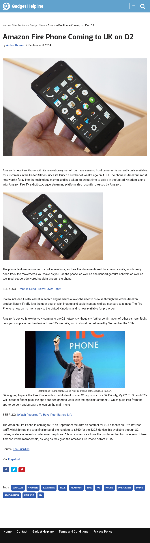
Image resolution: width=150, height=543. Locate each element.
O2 (98, 487)
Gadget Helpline (43, 531)
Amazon (18, 487)
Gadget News (37, 25)
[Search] (142, 6)
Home (6, 25)
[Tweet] (14, 470)
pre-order (124, 487)
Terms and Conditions (73, 531)
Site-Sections (20, 25)
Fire (89, 487)
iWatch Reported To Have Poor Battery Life (44, 414)
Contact (22, 531)
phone (109, 487)
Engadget (14, 459)
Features (76, 487)
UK (40, 495)
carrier (33, 487)
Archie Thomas (15, 45)
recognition (12, 495)
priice (139, 487)
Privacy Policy (102, 531)
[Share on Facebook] (6, 470)
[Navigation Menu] (134, 6)
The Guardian (21, 449)
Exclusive (49, 487)
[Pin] (22, 470)
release (29, 495)
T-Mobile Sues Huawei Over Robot (39, 289)
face (62, 487)
